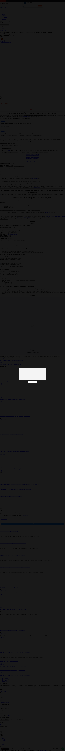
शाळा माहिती (1, 432)
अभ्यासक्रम (3, 26)
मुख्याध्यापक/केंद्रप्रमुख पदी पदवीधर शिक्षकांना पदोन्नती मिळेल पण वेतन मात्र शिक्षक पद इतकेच (17, 133)
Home (3, 9)
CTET (9, 150)
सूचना (10, 42)
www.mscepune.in (13, 280)
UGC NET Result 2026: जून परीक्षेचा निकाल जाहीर (9, 531)
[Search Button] (9, 34)
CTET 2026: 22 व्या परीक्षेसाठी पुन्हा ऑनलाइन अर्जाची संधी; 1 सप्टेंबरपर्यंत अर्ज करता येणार (15, 451)
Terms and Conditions (5, 681)
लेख (4, 14)
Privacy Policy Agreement (4, 515)
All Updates (4, 30)
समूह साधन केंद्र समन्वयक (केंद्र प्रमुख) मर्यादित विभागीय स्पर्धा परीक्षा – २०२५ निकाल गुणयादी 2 (32, 158)
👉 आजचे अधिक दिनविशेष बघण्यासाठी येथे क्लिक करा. (32, 109)
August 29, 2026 (3, 533)
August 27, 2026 (3, 384)
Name (1, 508)
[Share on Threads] (32, 99)
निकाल (3, 28)
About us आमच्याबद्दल (5, 678)
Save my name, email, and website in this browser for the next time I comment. (14, 513)
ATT (5, 40)
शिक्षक (3, 14)
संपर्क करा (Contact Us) (5, 679)
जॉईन (39, 5)
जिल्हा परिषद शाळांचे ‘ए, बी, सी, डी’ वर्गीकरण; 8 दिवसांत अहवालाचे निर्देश (11, 434)
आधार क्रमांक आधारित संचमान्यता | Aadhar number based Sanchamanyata (16, 123)
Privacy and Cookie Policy (43, 750)
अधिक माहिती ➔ (32, 523)
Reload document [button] (29, 352)
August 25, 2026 (3, 436)
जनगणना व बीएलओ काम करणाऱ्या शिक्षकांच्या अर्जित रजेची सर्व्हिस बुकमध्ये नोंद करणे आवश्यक (15, 416)
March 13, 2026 (2, 41)
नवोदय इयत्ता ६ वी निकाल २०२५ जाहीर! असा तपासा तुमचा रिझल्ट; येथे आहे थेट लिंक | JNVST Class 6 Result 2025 (20, 484)
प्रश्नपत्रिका (5, 17)
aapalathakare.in (26, 6)
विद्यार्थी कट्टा (4, 15)
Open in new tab (36, 352)
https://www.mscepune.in (12, 234)
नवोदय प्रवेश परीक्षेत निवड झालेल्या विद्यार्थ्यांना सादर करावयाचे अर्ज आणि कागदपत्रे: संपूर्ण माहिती (15, 489)
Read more (2, 594)
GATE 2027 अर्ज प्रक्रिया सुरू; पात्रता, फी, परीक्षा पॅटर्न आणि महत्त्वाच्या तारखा (13, 381)
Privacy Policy (25, 515)
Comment (2, 506)
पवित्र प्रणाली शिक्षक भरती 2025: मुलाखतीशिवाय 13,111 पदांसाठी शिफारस (12, 399)
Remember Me (3, 699)
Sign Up (8, 702)
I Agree (50, 750)
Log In (9, 715)
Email (1, 510)
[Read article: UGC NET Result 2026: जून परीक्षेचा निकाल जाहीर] (32, 528)
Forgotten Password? (3, 702)
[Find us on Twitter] (0, 687)
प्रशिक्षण (3, 19)
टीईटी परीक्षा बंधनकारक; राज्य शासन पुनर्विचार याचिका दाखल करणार (11, 478)
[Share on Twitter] (32, 98)
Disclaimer (4, 682)
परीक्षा (4, 16)
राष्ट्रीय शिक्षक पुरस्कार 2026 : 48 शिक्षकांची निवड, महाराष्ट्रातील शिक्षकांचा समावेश (13, 468)
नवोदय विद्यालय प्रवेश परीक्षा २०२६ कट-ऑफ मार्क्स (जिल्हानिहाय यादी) (11, 496)
